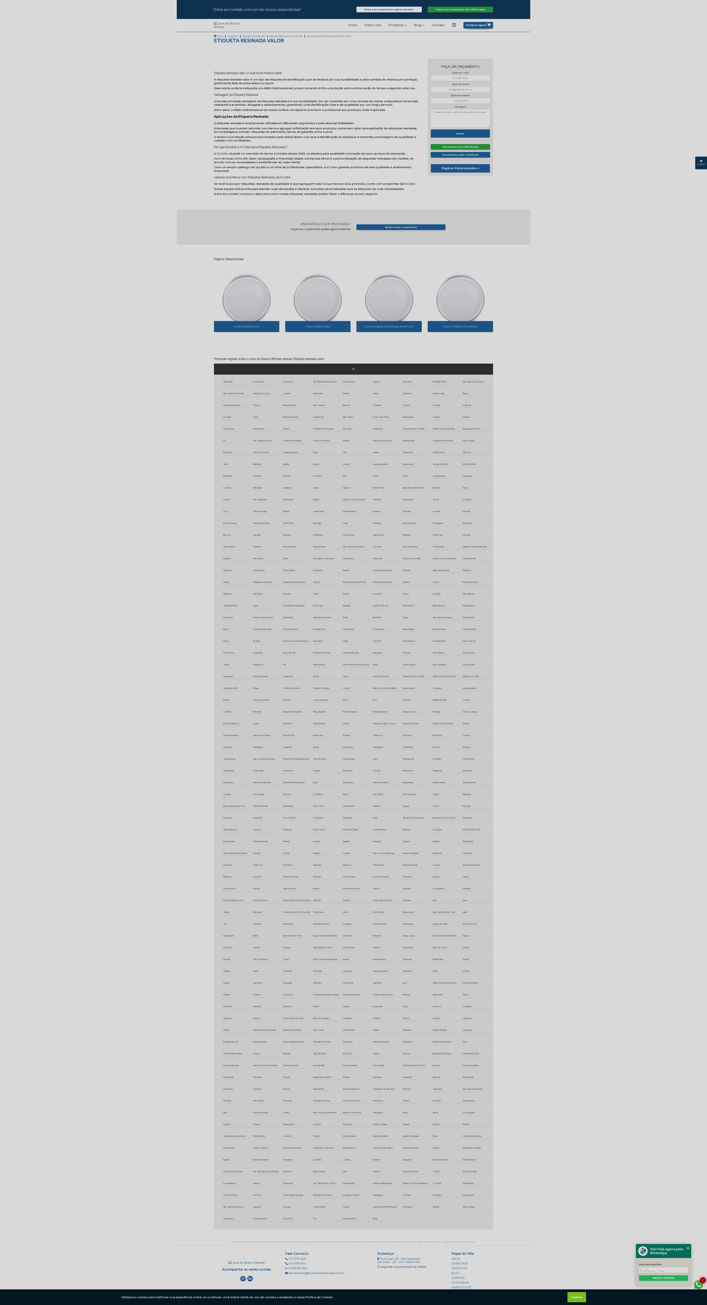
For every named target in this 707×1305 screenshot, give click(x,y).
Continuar (576, 1297)
